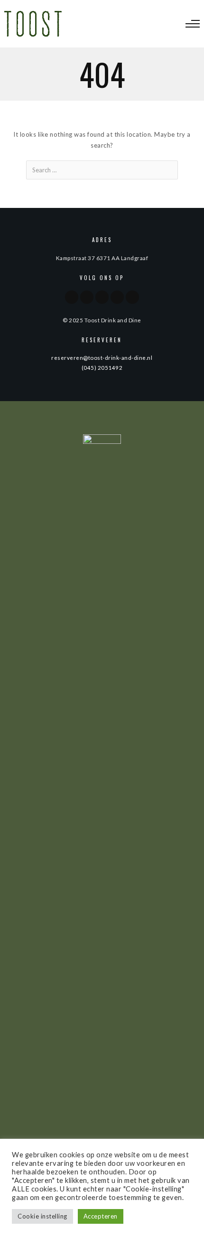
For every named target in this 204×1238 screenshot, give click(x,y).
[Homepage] (117, 297)
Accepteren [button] (100, 1216)
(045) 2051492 (102, 367)
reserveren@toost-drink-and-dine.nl (101, 357)
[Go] (170, 170)
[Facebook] (71, 297)
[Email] (132, 297)
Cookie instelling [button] (42, 1216)
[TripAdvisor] (102, 297)
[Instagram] (86, 297)
